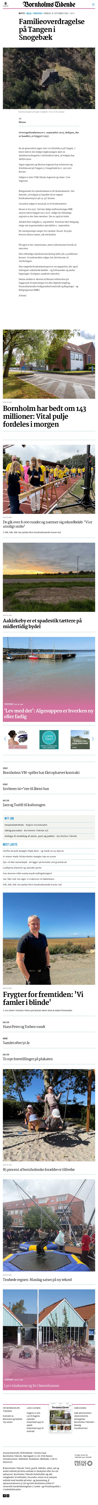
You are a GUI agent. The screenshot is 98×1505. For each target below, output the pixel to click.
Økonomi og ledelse (12, 1419)
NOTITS (22, 13)
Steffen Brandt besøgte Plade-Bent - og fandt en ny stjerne (33, 851)
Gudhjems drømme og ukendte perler (22, 868)
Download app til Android (35, 1430)
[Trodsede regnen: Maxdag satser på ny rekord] (49, 1225)
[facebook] (4, 1496)
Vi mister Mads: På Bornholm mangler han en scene (29, 857)
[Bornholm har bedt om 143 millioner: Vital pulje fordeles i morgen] (49, 364)
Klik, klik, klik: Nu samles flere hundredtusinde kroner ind (33, 532)
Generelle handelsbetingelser (17, 1487)
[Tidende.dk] (49, 4)
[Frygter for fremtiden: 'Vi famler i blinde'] (49, 939)
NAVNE (5, 1038)
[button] (93, 4)
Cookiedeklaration (12, 1490)
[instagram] (7, 1496)
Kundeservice (81, 1428)
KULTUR (6, 800)
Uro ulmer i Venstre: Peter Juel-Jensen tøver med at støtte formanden (38, 1010)
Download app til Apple (35, 1423)
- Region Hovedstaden (26, 825)
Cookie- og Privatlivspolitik (46, 1487)
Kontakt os (8, 1416)
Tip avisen (8, 1422)
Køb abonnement (82, 1413)
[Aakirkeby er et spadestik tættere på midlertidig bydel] (49, 577)
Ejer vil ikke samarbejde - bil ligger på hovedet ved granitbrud (35, 862)
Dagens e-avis (33, 1413)
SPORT (5, 768)
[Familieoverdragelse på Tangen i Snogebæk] (49, 78)
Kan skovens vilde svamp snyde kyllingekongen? (27, 874)
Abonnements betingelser (81, 1417)
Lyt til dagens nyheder (33, 1417)
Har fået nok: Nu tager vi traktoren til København (28, 879)
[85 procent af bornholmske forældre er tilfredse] (49, 1115)
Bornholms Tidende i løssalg (84, 1423)
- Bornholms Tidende (41, 836)
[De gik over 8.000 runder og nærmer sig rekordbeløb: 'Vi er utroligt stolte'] (49, 479)
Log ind (5, 6)
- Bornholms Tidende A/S (26, 831)
